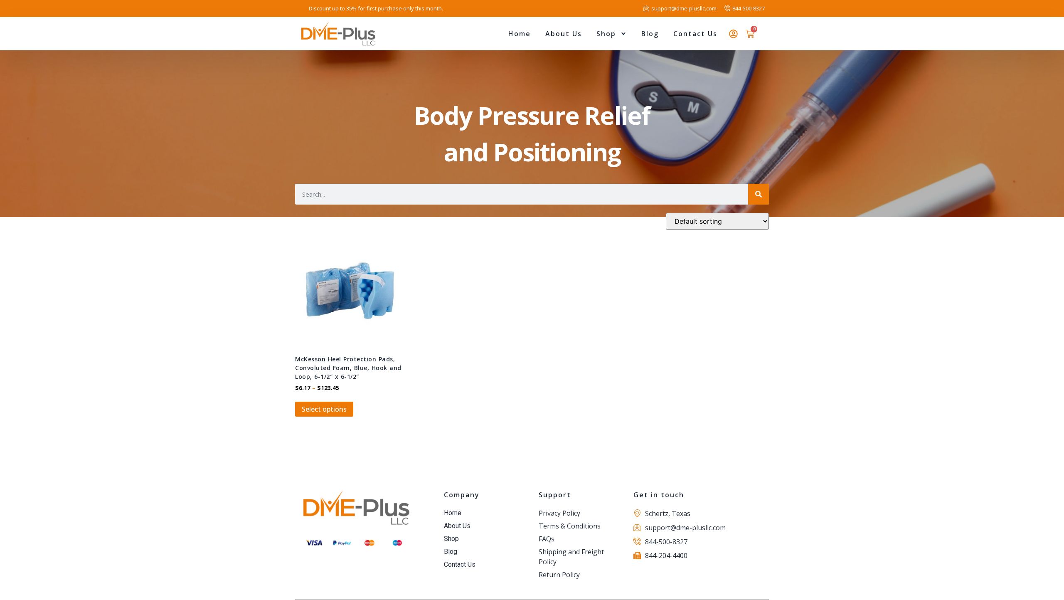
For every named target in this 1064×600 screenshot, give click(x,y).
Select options (324, 409)
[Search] (758, 194)
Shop (606, 33)
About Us (563, 33)
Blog (650, 33)
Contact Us (695, 33)
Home (519, 33)
